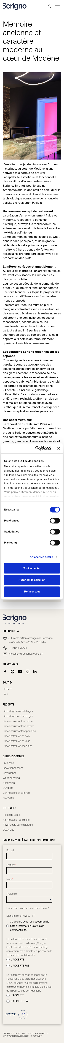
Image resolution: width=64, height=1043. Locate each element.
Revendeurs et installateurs (18, 824)
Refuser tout (32, 591)
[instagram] (27, 671)
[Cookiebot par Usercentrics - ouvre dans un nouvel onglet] (37, 448)
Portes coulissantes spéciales (19, 731)
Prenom (11, 864)
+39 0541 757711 (18, 648)
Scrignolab (9, 782)
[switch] (55, 520)
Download (8, 829)
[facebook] (5, 671)
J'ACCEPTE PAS (20, 965)
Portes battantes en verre (16, 741)
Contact (7, 689)
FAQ (5, 694)
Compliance (10, 773)
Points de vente (11, 814)
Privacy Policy (36, 1036)
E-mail (10, 850)
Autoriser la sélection (31, 579)
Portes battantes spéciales (17, 746)
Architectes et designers (16, 819)
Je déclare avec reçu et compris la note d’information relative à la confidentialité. (29, 926)
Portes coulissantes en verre (18, 726)
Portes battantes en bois (16, 736)
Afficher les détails (41, 556)
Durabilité (8, 787)
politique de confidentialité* (34, 908)
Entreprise (8, 763)
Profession (13, 893)
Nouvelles (8, 797)
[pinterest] (12, 671)
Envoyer (11, 1014)
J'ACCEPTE (17, 959)
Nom (9, 879)
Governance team (13, 768)
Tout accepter (32, 568)
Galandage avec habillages (18, 716)
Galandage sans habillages (18, 711)
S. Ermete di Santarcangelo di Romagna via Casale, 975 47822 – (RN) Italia (31, 640)
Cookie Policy (24, 1036)
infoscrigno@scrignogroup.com (26, 653)
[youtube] (20, 671)
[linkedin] (35, 671)
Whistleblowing (11, 777)
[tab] (19, 599)
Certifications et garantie (16, 792)
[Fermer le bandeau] (58, 448)
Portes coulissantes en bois (18, 721)
